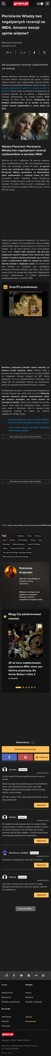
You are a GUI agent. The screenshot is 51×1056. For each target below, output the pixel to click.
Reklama (29, 997)
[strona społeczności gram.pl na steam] (36, 975)
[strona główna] (21, 3)
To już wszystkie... (25, 908)
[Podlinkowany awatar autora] (10, 572)
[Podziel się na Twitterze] (44, 52)
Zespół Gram (7, 992)
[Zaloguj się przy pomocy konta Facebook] (9, 757)
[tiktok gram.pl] (7, 975)
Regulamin (6, 997)
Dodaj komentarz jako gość (25, 749)
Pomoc (29, 992)
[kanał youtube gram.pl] (22, 975)
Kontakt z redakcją (34, 1001)
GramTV (5, 1021)
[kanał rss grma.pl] (44, 975)
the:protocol (31, 1021)
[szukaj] (3, 3)
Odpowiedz (41, 805)
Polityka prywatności (11, 1001)
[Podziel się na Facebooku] (34, 52)
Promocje (6, 1025)
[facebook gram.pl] (14, 975)
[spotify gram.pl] (29, 975)
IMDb (15, 160)
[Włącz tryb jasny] (40, 4)
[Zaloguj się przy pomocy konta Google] (25, 757)
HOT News (6, 1016)
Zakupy (29, 1016)
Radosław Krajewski (12, 42)
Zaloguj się (43, 757)
